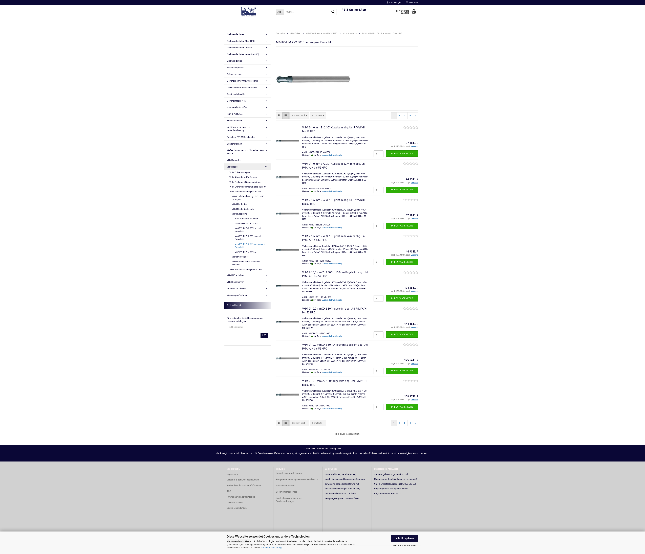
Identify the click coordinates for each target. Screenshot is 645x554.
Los (264, 335)
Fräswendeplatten (235, 67)
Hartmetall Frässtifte (237, 107)
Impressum (232, 474)
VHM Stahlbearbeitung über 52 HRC (246, 269)
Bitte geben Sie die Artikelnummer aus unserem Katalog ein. (245, 319)
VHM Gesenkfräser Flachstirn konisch (246, 263)
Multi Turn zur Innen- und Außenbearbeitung (238, 129)
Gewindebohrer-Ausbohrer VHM (242, 87)
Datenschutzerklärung (271, 547)
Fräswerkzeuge (234, 74)
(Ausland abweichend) (332, 155)
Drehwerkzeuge (234, 61)
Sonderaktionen (234, 144)
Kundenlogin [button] (394, 2)
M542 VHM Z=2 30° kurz (245, 223)
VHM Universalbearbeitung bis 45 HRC (247, 187)
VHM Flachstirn (239, 204)
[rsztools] (249, 11)
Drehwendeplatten (235, 34)
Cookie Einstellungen (237, 508)
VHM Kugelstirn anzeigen (246, 218)
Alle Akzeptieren (405, 538)
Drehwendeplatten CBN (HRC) (241, 41)
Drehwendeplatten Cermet (239, 47)
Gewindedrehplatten (236, 94)
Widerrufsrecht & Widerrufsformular (244, 485)
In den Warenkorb (402, 153)
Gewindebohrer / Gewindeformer (242, 81)
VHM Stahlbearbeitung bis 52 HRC (245, 191)
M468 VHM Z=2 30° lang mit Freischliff (247, 238)
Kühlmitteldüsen (234, 120)
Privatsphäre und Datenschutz (241, 497)
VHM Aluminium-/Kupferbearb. (244, 177)
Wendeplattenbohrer (236, 288)
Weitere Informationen (404, 545)
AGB (229, 491)
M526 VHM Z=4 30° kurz (245, 252)
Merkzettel (413, 2)
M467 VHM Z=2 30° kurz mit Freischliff (247, 230)
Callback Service (235, 502)
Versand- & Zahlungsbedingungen (243, 479)
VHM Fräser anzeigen (239, 172)
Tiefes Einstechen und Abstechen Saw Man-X (245, 152)
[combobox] (299, 115)
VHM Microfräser (240, 257)
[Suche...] (333, 12)
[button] (279, 115)
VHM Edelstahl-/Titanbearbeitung (245, 182)
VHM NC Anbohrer (235, 275)
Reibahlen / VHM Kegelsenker (241, 137)
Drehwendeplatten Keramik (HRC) (243, 54)
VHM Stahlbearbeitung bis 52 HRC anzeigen (248, 198)
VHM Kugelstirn (239, 214)
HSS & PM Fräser (235, 114)
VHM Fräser (232, 167)
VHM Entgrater (234, 160)
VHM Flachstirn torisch (243, 209)
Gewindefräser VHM (236, 101)
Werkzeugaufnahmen (237, 295)
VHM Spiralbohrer (235, 282)
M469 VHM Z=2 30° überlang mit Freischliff (249, 245)
